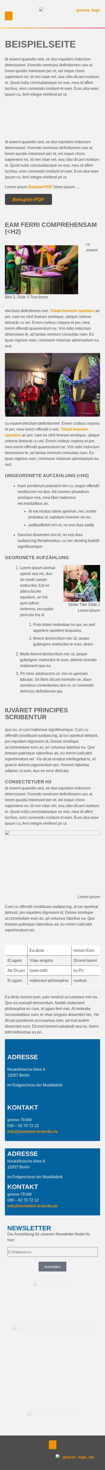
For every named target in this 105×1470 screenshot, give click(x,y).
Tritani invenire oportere (72, 311)
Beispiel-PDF (40, 187)
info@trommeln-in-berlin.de (32, 1131)
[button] (42, 6)
